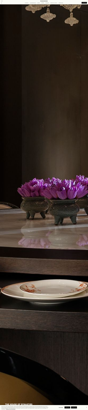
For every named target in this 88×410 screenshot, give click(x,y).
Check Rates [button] (84, 2)
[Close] (87, 407)
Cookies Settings (61, 407)
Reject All (67, 407)
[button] (1, 2)
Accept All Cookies (74, 407)
